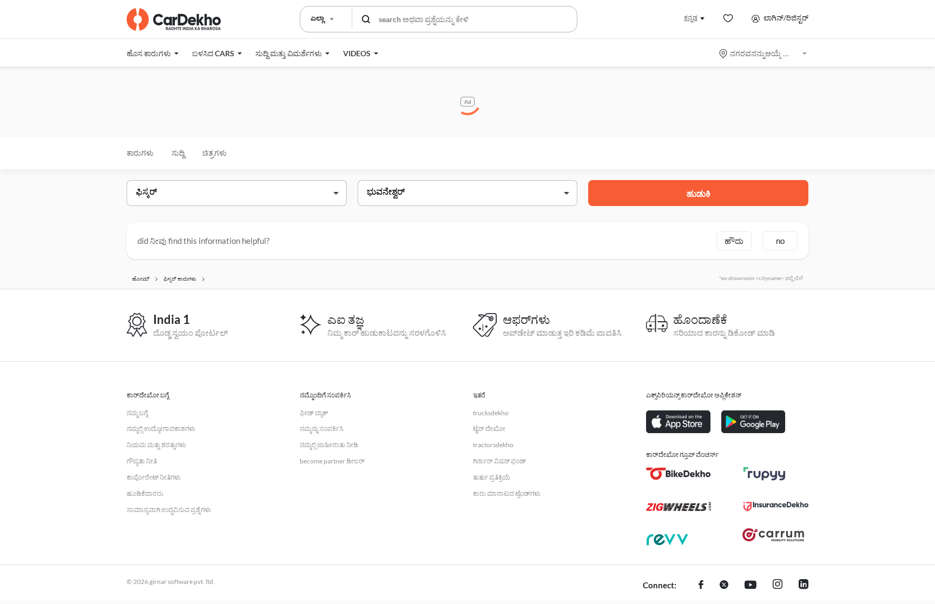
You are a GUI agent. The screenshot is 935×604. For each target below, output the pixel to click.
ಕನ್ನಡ (690, 18)
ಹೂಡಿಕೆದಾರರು (145, 493)
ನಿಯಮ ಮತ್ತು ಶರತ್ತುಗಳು (156, 445)
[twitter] (724, 585)
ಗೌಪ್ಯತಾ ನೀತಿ (142, 461)
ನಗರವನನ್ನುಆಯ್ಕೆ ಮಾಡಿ (764, 53)
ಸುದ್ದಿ (178, 152)
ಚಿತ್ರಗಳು (214, 152)
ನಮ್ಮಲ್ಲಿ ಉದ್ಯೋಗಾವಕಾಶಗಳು (161, 428)
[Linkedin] (803, 585)
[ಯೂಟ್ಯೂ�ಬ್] (750, 585)
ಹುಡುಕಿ (698, 193)
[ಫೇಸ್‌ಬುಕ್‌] (701, 585)
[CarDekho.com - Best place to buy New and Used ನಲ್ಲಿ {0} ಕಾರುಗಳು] (174, 19)
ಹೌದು (734, 240)
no (780, 240)
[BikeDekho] (678, 473)
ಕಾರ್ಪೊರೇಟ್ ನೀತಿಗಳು (154, 477)
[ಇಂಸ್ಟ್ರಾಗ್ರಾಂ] (777, 585)
